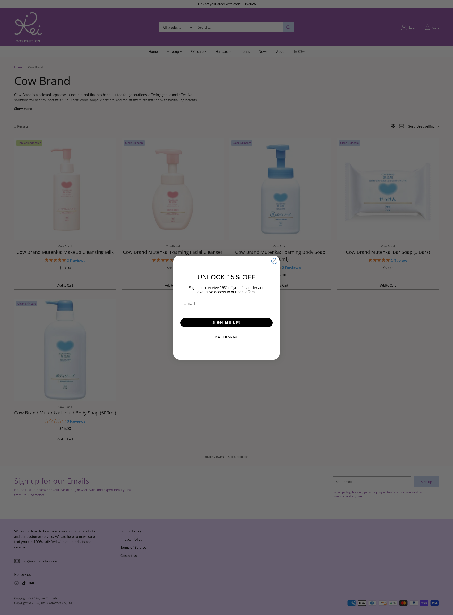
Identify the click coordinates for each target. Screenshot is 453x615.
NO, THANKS (226, 337)
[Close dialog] (274, 261)
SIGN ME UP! (226, 323)
